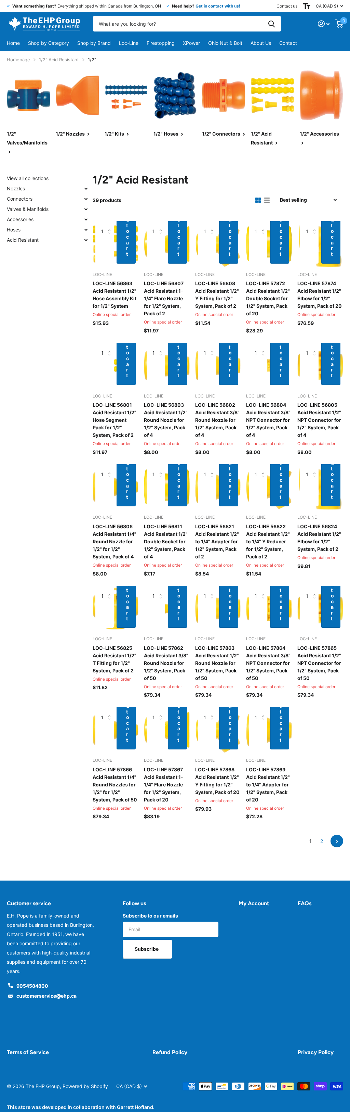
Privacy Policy (316, 1052)
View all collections (28, 178)
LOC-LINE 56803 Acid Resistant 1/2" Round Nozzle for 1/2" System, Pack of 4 (166, 420)
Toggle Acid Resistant (86, 240)
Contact (288, 43)
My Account (254, 903)
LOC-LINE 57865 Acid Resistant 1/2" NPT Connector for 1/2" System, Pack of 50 (319, 663)
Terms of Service (28, 1052)
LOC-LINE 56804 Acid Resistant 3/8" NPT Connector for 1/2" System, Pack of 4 (268, 420)
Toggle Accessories (86, 219)
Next (337, 841)
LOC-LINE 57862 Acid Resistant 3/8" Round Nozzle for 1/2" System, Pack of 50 (166, 663)
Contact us (287, 6)
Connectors (19, 199)
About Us (261, 43)
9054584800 (32, 986)
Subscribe (147, 949)
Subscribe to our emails (150, 916)
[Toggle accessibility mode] (306, 6)
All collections (48, 43)
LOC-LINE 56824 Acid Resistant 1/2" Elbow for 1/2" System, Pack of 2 (319, 537)
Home (13, 43)
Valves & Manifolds (28, 209)
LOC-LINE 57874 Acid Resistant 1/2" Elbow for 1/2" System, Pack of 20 (319, 294)
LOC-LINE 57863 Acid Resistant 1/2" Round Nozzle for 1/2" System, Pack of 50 (217, 663)
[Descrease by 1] (111, 249)
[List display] (267, 200)
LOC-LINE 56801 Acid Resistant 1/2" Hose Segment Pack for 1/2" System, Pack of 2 (114, 420)
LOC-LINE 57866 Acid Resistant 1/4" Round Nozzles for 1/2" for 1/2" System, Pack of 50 (115, 785)
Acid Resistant (23, 240)
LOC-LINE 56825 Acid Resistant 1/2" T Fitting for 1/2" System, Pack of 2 (114, 659)
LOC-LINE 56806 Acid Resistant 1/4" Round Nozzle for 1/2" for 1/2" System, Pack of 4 (114, 541)
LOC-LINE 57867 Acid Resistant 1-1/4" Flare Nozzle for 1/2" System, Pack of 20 (163, 785)
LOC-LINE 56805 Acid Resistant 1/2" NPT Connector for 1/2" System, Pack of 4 (319, 420)
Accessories (20, 219)
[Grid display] (258, 200)
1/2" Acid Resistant (59, 59)
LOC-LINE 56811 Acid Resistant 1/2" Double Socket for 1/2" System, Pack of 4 (166, 541)
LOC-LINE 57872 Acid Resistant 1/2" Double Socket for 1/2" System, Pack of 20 (268, 298)
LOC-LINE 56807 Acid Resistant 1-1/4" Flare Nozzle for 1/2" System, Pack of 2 (164, 298)
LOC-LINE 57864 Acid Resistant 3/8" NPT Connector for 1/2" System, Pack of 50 (268, 663)
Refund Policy (169, 1052)
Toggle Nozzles (86, 188)
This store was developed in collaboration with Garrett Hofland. (80, 1107)
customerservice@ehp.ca (46, 996)
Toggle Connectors (86, 199)
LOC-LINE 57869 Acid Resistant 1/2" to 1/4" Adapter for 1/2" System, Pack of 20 (268, 785)
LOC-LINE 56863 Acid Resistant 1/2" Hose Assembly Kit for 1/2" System (114, 294)
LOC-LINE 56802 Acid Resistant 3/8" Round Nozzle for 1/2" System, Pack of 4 (217, 420)
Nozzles (16, 188)
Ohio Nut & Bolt (225, 43)
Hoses (14, 229)
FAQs (304, 903)
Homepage (18, 59)
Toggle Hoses (86, 230)
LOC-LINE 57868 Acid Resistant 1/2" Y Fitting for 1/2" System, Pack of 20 (217, 781)
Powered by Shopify (85, 1086)
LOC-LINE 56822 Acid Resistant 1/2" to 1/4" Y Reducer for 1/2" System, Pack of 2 (268, 541)
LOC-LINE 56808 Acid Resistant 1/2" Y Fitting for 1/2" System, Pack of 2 (217, 294)
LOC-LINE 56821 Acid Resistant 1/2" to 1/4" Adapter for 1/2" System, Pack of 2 (217, 541)
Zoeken (271, 23)
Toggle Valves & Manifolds (86, 209)
